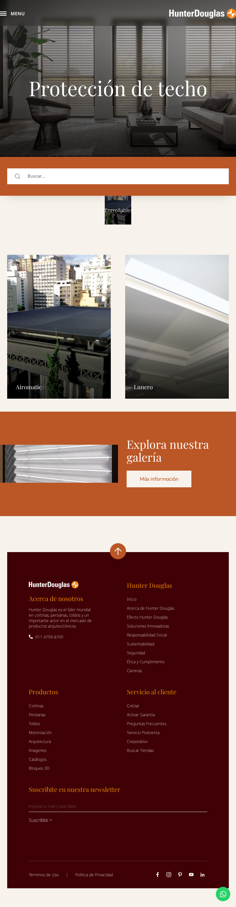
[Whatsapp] (223, 894)
